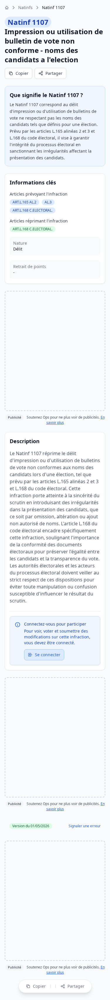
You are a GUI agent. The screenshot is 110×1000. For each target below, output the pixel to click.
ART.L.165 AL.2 (24, 202)
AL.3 (48, 202)
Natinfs (25, 7)
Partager (53, 73)
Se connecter (47, 654)
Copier (22, 73)
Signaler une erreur (85, 826)
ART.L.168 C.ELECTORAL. (33, 210)
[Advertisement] (55, 351)
